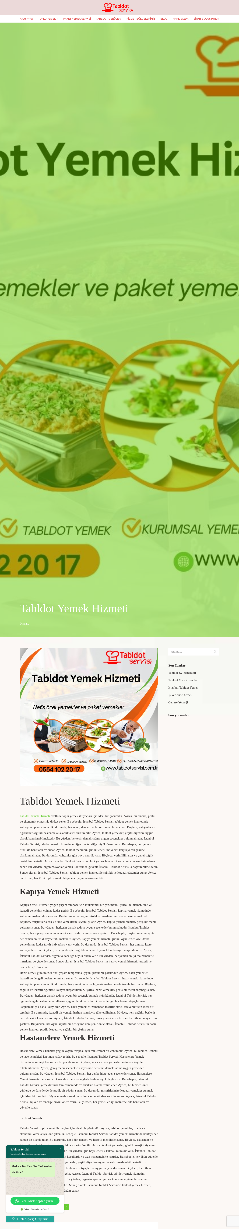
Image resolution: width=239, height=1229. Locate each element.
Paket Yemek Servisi (77, 18)
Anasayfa (26, 18)
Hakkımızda (180, 18)
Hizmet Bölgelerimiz (140, 18)
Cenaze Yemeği (178, 702)
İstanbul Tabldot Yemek (183, 687)
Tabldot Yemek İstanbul (183, 680)
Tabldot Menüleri (108, 18)
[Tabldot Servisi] (119, 7)
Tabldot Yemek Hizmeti (35, 816)
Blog (164, 18)
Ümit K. (24, 623)
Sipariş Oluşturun (206, 18)
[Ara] (215, 652)
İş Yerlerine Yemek (180, 695)
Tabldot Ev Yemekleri (182, 672)
